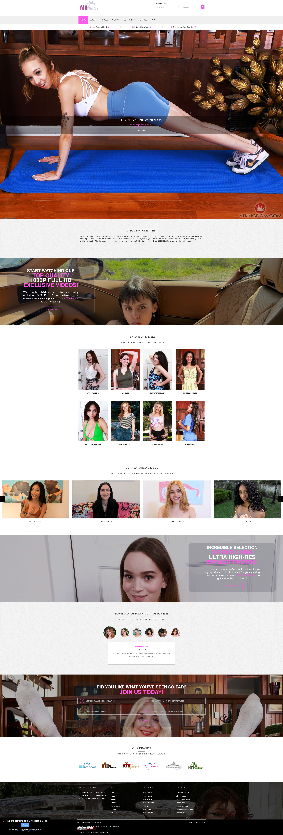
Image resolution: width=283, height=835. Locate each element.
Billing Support (181, 796)
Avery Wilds (93, 393)
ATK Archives (148, 793)
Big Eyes (125, 393)
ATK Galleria (147, 799)
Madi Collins (125, 444)
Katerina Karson (93, 444)
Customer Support (182, 793)
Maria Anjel (157, 444)
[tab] (109, 632)
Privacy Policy (180, 803)
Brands (143, 20)
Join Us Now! (51, 309)
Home (83, 20)
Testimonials (129, 20)
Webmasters (180, 813)
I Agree (25, 825)
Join (153, 20)
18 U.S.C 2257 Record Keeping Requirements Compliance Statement (98, 826)
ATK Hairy (146, 806)
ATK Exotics (147, 796)
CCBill (87, 832)
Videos (115, 20)
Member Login (161, 3)
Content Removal (182, 806)
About (93, 20)
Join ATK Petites (69, 298)
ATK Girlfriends (148, 803)
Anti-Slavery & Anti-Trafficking (186, 809)
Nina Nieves (190, 444)
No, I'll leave (36, 831)
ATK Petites (147, 809)
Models (104, 20)
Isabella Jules (190, 393)
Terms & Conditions (183, 799)
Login (197, 822)
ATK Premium (148, 813)
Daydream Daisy (157, 393)
